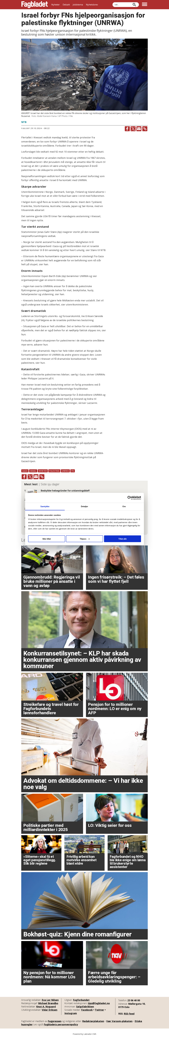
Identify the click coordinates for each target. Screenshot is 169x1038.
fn (72, 471)
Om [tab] (124, 506)
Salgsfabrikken (85, 1006)
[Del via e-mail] (138, 128)
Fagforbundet (81, 1000)
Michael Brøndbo (48, 1003)
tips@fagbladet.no (99, 1003)
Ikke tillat (47, 539)
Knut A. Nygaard (46, 1006)
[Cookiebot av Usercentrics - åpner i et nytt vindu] (129, 498)
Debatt (66, 4)
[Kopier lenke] (144, 128)
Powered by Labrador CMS (84, 1034)
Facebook (87, 1009)
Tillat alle (122, 539)
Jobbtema (78, 4)
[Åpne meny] (144, 5)
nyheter (43, 471)
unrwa (65, 471)
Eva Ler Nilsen (50, 1000)
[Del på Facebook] (127, 128)
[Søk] (134, 4)
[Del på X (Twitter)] (133, 128)
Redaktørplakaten (93, 1021)
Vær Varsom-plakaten (119, 1021)
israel (33, 471)
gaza (24, 471)
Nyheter (55, 4)
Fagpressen (54, 1021)
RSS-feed (129, 1013)
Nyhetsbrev (92, 4)
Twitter (99, 1009)
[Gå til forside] (34, 4)
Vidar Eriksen (49, 1009)
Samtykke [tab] (45, 506)
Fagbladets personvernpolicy (61, 1024)
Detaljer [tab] (84, 506)
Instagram (70, 1013)
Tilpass (83, 539)
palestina (54, 471)
